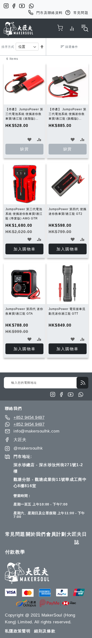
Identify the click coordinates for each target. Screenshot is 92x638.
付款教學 (15, 552)
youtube (22, 5)
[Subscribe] (82, 383)
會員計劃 (56, 534)
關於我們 (36, 534)
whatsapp (31, 5)
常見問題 (80, 13)
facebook (14, 5)
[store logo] (18, 29)
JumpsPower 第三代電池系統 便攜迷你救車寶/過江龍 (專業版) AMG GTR (23, 213)
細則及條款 (44, 631)
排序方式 (7, 47)
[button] (29, 139)
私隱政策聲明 (17, 631)
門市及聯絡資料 (49, 13)
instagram (6, 5)
